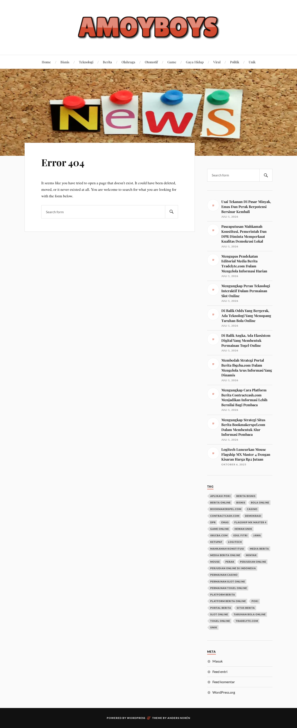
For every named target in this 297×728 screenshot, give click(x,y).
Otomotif (151, 62)
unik (213, 627)
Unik (252, 62)
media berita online (225, 555)
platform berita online (228, 601)
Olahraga (128, 62)
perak (229, 561)
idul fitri (240, 535)
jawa (257, 535)
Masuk (217, 661)
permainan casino (224, 574)
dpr (213, 522)
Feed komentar (223, 682)
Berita (107, 62)
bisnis (240, 502)
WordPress (136, 718)
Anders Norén (178, 718)
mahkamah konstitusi (227, 548)
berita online (220, 502)
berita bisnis (245, 496)
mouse (215, 561)
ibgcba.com (219, 535)
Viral (216, 62)
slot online (219, 614)
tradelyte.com (247, 620)
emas (225, 522)
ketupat (216, 541)
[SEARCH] (171, 211)
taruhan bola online (250, 614)
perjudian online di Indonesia (233, 568)
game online (219, 528)
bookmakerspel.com (225, 509)
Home (46, 62)
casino (252, 509)
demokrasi (253, 515)
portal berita (220, 607)
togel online (220, 620)
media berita (259, 548)
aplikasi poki (220, 496)
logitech (235, 541)
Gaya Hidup (195, 62)
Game (171, 62)
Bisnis (64, 62)
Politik (234, 62)
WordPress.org (223, 692)
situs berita (246, 607)
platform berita (222, 594)
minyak (251, 555)
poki (255, 601)
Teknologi (86, 62)
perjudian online (253, 561)
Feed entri (219, 671)
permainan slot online (227, 581)
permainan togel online (228, 588)
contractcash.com (224, 515)
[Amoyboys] (148, 27)
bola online (260, 502)
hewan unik (243, 528)
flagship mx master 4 (250, 522)
